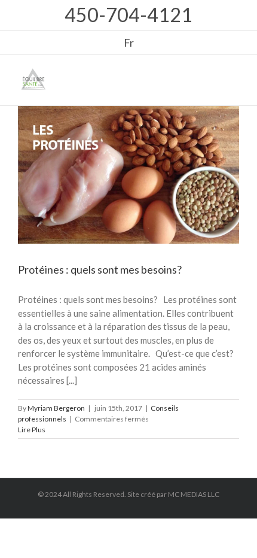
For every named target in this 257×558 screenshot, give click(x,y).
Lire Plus (31, 429)
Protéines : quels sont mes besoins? (100, 269)
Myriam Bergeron (56, 408)
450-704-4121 (128, 14)
